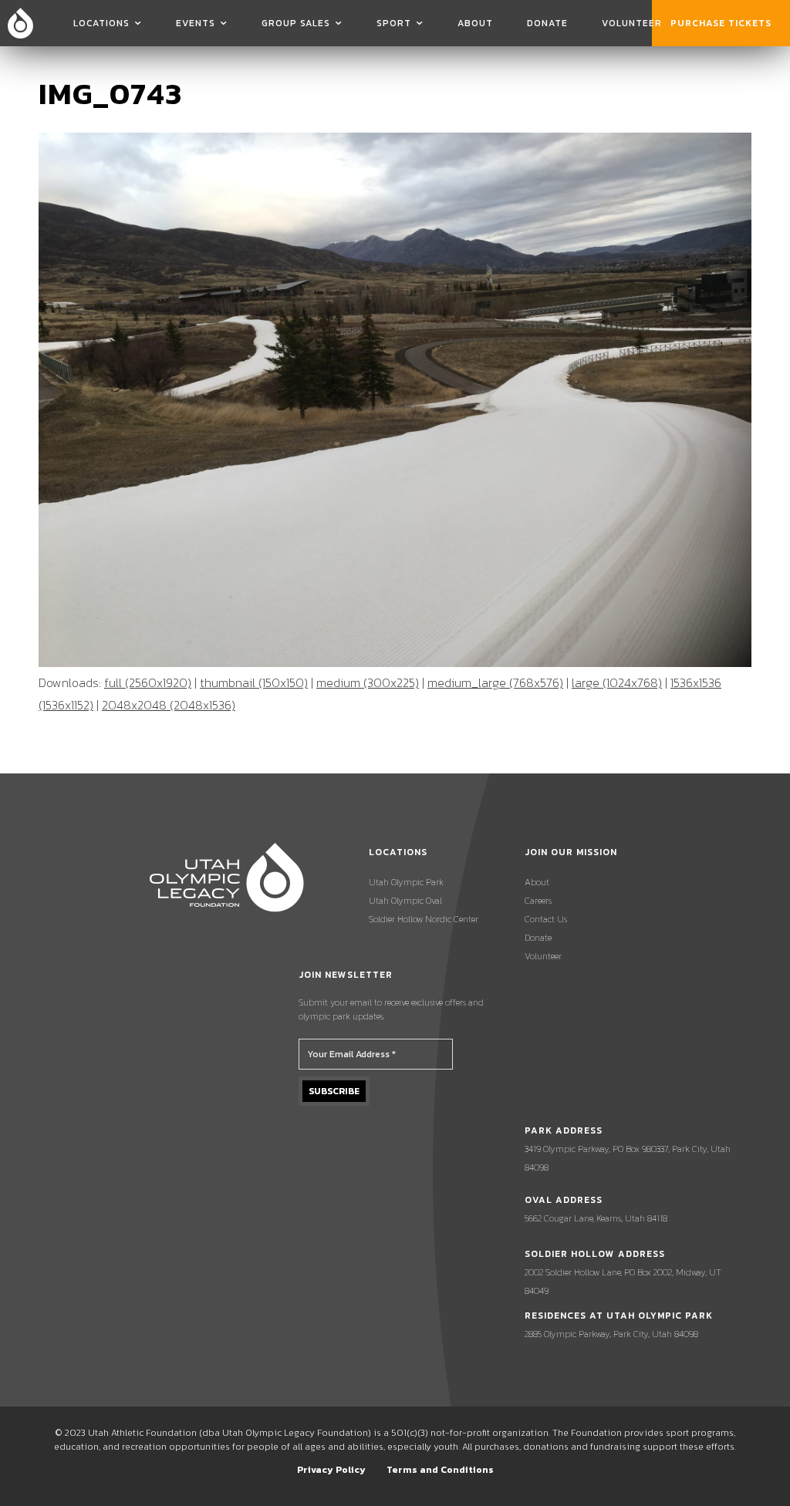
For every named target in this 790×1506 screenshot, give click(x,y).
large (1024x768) (617, 682)
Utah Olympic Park (406, 882)
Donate (547, 23)
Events (195, 23)
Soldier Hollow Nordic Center (423, 919)
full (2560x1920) (147, 682)
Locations (101, 23)
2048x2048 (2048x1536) (168, 705)
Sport (393, 23)
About (475, 23)
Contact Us (546, 919)
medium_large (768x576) (495, 682)
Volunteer (632, 23)
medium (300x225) (367, 682)
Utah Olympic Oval (405, 901)
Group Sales (296, 23)
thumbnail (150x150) (254, 682)
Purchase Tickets (720, 23)
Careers (538, 901)
